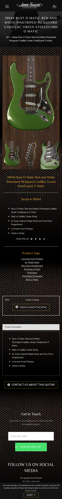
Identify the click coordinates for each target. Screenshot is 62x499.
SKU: (7, 300)
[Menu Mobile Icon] (7, 6)
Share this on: (22, 239)
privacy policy (31, 490)
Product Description (13, 327)
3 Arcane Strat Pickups (32, 259)
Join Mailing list (31, 447)
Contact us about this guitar (33, 307)
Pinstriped (32, 273)
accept (31, 495)
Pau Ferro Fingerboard (32, 266)
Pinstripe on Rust (32, 269)
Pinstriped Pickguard (32, 276)
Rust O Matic (32, 280)
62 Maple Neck (32, 262)
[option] (31, 98)
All (7, 37)
